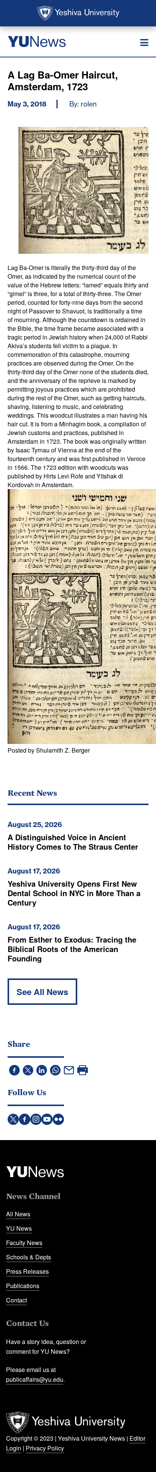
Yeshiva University (78, 13)
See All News (42, 992)
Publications (22, 1285)
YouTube (47, 1119)
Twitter (13, 1119)
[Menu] (144, 43)
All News (18, 1214)
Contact (16, 1300)
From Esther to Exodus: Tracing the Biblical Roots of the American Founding (72, 949)
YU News (19, 1228)
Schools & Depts (28, 1257)
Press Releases (27, 1271)
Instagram (36, 1119)
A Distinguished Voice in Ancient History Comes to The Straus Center (73, 842)
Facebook (24, 1119)
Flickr (58, 1119)
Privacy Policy (45, 1448)
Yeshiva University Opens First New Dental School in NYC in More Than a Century (74, 893)
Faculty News (24, 1242)
